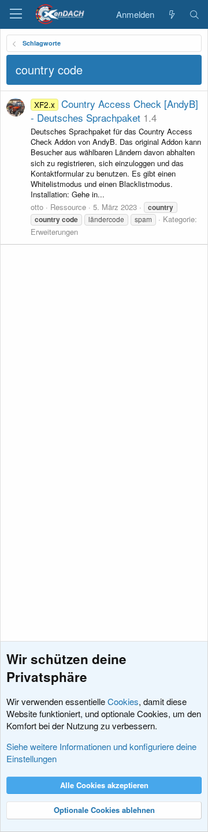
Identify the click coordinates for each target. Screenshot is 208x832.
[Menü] (15, 14)
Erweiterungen (54, 231)
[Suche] (194, 14)
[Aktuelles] (171, 14)
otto (37, 206)
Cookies (123, 701)
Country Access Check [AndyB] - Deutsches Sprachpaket (114, 110)
